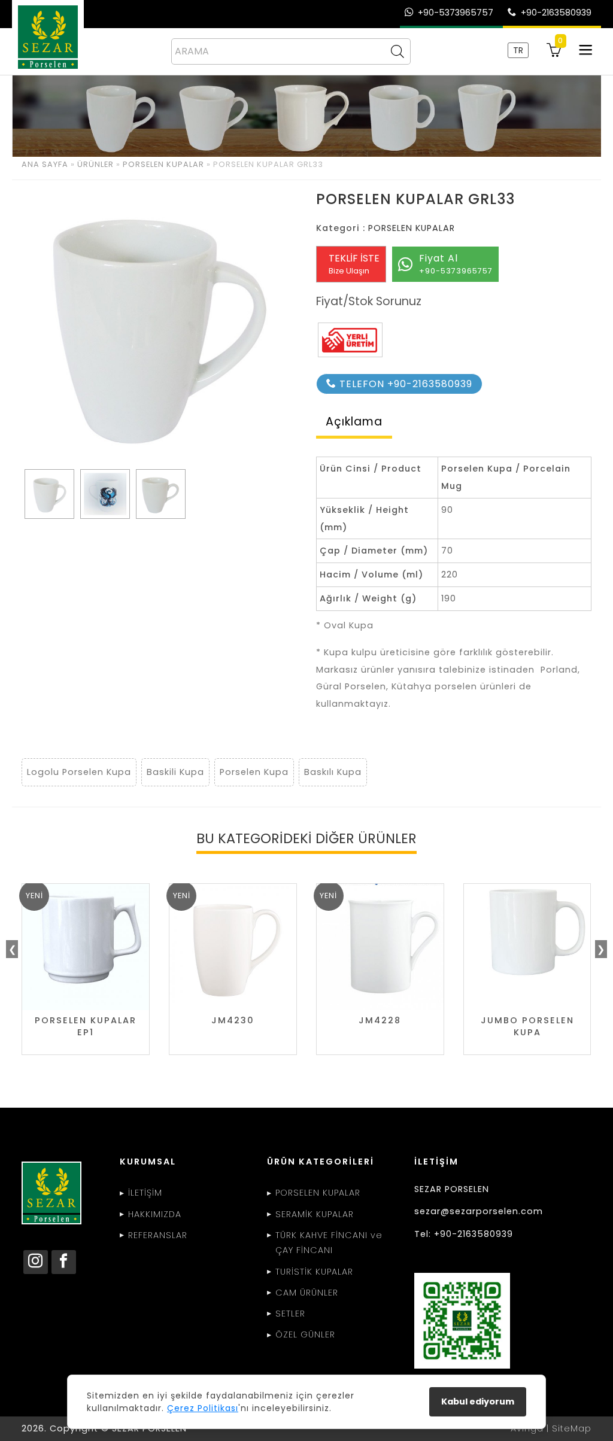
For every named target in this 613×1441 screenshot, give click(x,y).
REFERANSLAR (157, 1235)
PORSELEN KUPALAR (163, 164)
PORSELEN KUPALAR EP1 (85, 1026)
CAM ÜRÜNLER (306, 1293)
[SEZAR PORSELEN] (48, 36)
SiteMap (571, 1428)
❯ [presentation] (601, 949)
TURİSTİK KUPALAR (314, 1272)
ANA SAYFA (45, 164)
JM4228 (380, 1020)
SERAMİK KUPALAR (314, 1214)
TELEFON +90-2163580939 (404, 384)
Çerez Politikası (202, 1408)
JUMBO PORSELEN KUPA (527, 1026)
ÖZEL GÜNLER (305, 1334)
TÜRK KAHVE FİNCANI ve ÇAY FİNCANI (329, 1243)
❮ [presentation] (12, 949)
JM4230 (232, 1020)
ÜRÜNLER (95, 164)
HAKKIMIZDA (154, 1214)
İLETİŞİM (145, 1193)
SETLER (290, 1314)
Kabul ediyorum (477, 1401)
